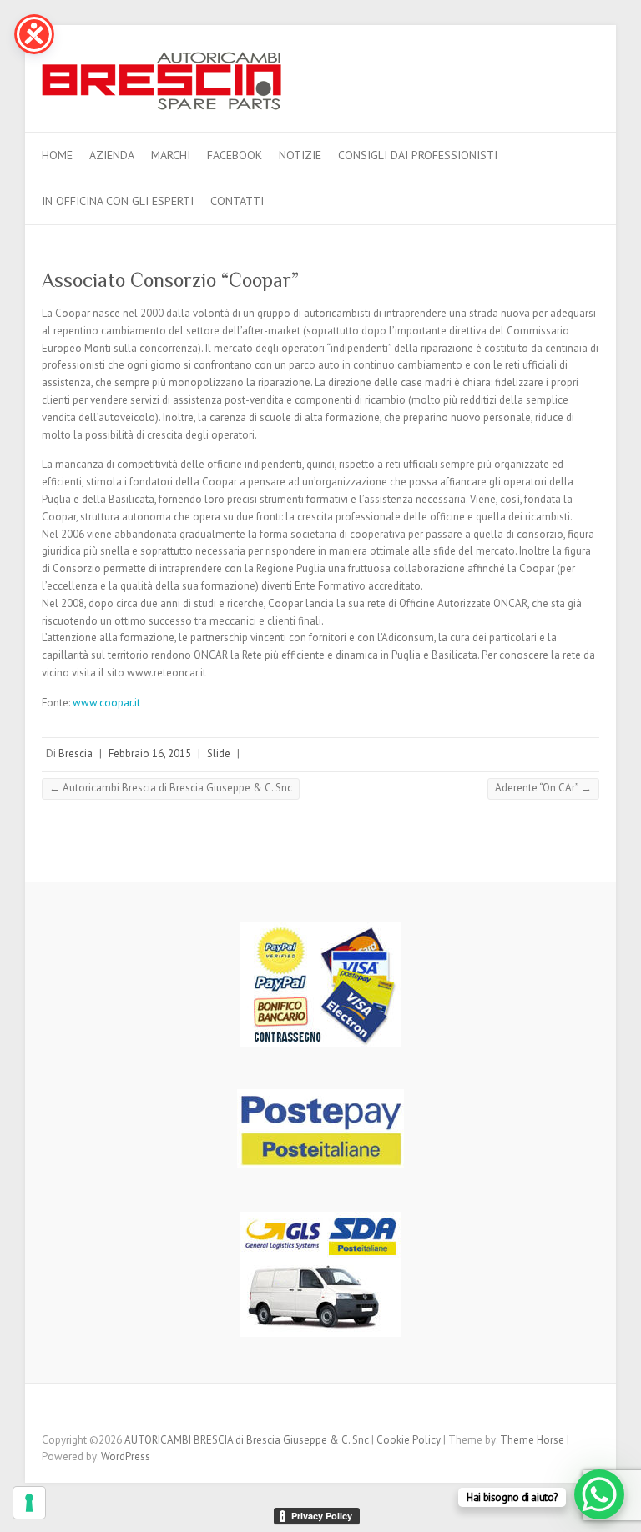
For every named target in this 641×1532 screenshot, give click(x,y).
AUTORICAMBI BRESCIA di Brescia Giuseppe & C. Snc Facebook (586, 71)
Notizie (300, 155)
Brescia (75, 753)
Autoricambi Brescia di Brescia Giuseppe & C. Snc (170, 788)
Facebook (234, 155)
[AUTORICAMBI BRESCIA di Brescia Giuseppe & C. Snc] (161, 86)
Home (57, 155)
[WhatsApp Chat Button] (599, 1494)
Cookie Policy (408, 1440)
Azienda (111, 155)
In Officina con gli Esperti (118, 200)
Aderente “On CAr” (543, 788)
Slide (218, 753)
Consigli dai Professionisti (417, 155)
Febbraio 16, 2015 (150, 753)
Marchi (170, 155)
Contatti (237, 200)
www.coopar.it (106, 703)
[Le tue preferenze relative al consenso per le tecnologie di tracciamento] (29, 1503)
